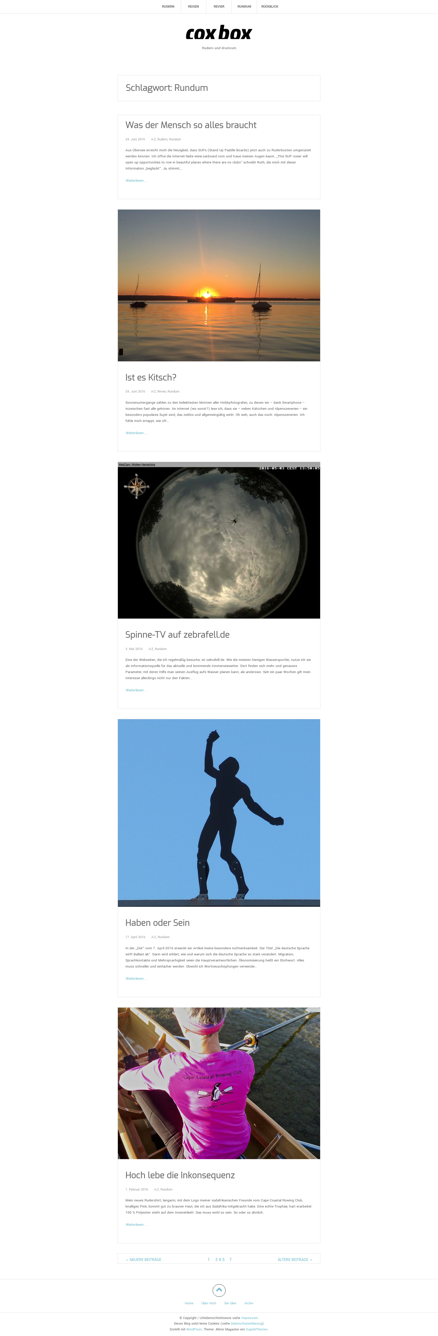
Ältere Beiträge (295, 1260)
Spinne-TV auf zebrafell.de (177, 635)
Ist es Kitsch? (151, 378)
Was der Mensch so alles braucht (191, 125)
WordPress (194, 1329)
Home (189, 1303)
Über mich (209, 1303)
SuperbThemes (257, 1329)
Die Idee (230, 1303)
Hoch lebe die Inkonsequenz (180, 1175)
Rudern (162, 139)
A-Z (153, 139)
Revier (161, 391)
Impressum (249, 1318)
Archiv (248, 1303)
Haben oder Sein (157, 923)
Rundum (175, 139)
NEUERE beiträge (143, 1260)
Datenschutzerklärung (246, 1323)
